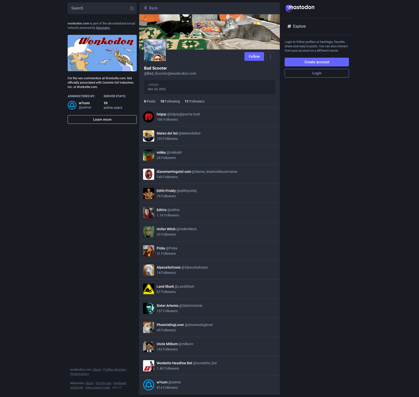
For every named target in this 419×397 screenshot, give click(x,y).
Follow (254, 56)
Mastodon (103, 28)
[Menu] (270, 56)
